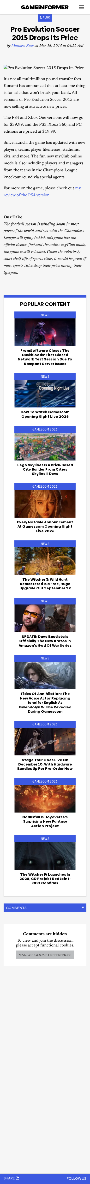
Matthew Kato (23, 46)
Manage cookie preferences (45, 954)
